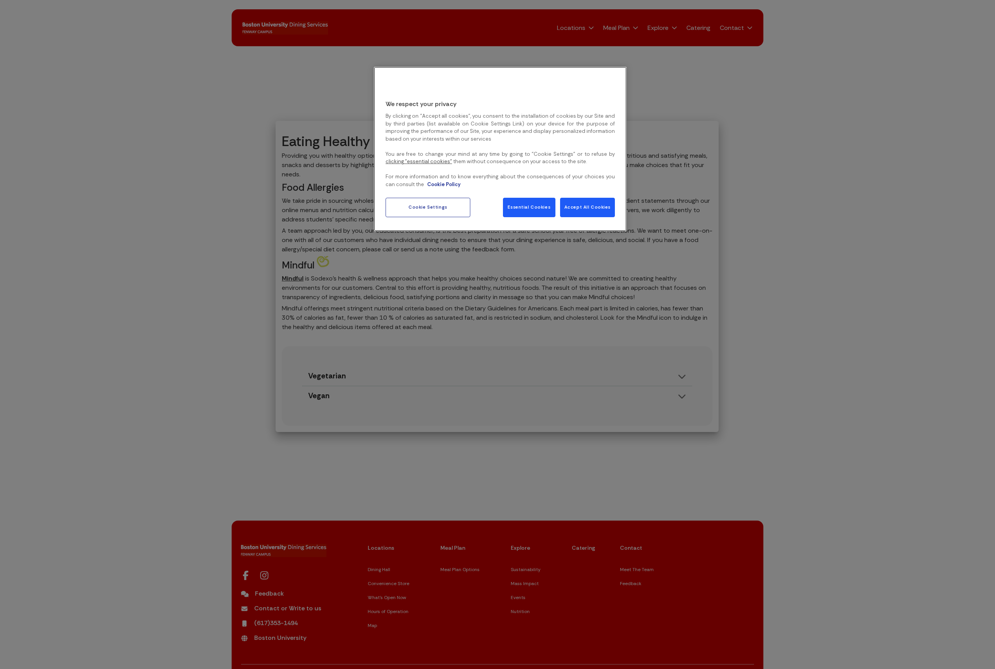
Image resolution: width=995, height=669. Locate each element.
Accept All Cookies (587, 208)
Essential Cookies (529, 208)
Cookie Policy (444, 184)
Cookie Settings (427, 208)
